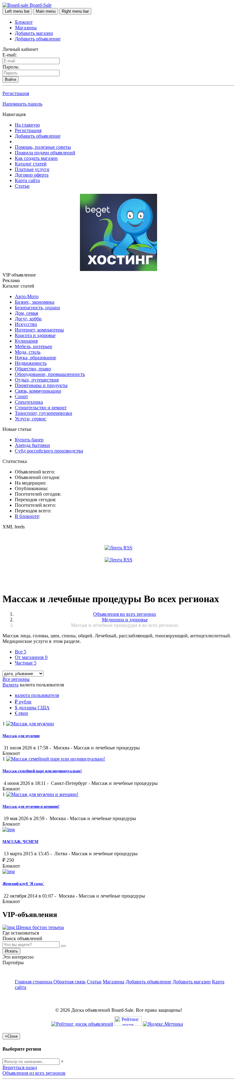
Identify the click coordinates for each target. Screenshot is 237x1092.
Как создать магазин (36, 158)
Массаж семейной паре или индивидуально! (42, 771)
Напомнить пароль (22, 103)
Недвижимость (31, 363)
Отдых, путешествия (37, 379)
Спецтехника (29, 402)
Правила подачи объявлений (45, 152)
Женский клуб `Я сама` (23, 883)
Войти (10, 79)
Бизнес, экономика (34, 302)
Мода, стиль (27, 352)
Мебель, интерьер (33, 346)
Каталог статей (31, 163)
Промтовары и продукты (41, 385)
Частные (25, 662)
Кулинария (26, 341)
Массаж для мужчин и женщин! (30, 806)
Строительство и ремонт (41, 407)
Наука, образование (35, 357)
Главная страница (34, 981)
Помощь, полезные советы (43, 147)
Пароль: (10, 66)
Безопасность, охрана (37, 307)
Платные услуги (32, 169)
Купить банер (29, 439)
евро (21, 713)
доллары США (32, 707)
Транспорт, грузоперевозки (43, 413)
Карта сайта (27, 180)
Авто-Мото (27, 296)
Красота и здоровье (35, 335)
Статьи (22, 186)
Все (20, 651)
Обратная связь (69, 981)
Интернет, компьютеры (39, 329)
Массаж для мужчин (21, 735)
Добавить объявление (37, 38)
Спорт (21, 396)
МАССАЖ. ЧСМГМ (20, 841)
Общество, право (33, 368)
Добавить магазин (34, 33)
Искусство (26, 324)
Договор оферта (31, 174)
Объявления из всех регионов (33, 1073)
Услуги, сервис (30, 418)
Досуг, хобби (28, 318)
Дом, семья (26, 313)
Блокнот (24, 22)
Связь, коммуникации (38, 391)
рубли (23, 701)
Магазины (26, 27)
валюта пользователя (37, 695)
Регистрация (15, 93)
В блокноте (27, 516)
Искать (11, 951)
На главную (27, 124)
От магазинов (31, 657)
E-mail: (9, 54)
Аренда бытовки (32, 445)
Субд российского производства (49, 450)
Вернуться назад (19, 1067)
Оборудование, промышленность (50, 374)
